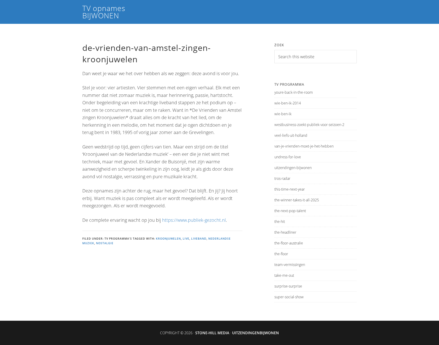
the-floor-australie (288, 243)
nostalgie (104, 243)
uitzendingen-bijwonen (293, 167)
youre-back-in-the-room (293, 92)
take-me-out (284, 275)
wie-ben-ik (283, 113)
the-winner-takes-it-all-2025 (296, 200)
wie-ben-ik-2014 (287, 103)
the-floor (281, 253)
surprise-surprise (288, 286)
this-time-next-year (289, 189)
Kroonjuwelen (168, 239)
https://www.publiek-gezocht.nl (194, 220)
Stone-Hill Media (212, 332)
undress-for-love (287, 156)
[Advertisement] (165, 278)
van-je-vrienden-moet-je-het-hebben (304, 146)
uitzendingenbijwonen (255, 332)
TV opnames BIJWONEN (103, 11)
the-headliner (285, 232)
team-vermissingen (289, 264)
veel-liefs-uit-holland (290, 135)
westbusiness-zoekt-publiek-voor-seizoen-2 (309, 124)
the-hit (279, 221)
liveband (198, 239)
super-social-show (289, 296)
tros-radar (282, 178)
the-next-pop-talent (290, 210)
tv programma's (118, 239)
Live (186, 239)
